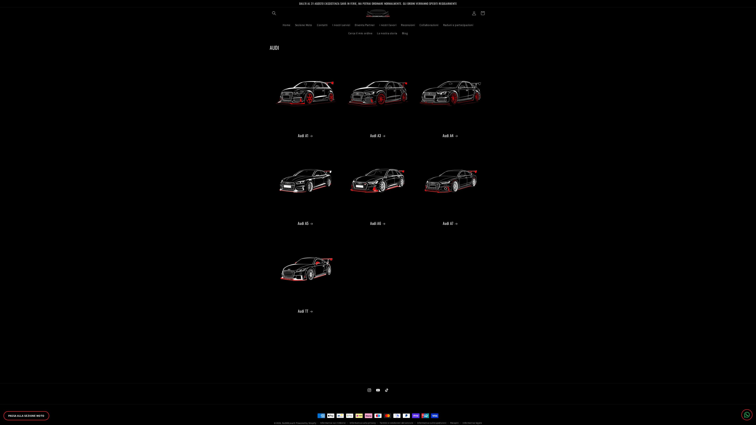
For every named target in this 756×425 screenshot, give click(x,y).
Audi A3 (375, 135)
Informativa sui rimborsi (333, 422)
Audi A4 (448, 135)
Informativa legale (472, 422)
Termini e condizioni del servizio (396, 422)
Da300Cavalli (289, 423)
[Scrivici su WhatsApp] (746, 414)
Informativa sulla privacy (363, 422)
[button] (274, 13)
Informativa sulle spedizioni (432, 422)
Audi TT (303, 311)
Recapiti (454, 422)
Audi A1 (303, 135)
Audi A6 (375, 223)
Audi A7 (448, 223)
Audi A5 (303, 223)
